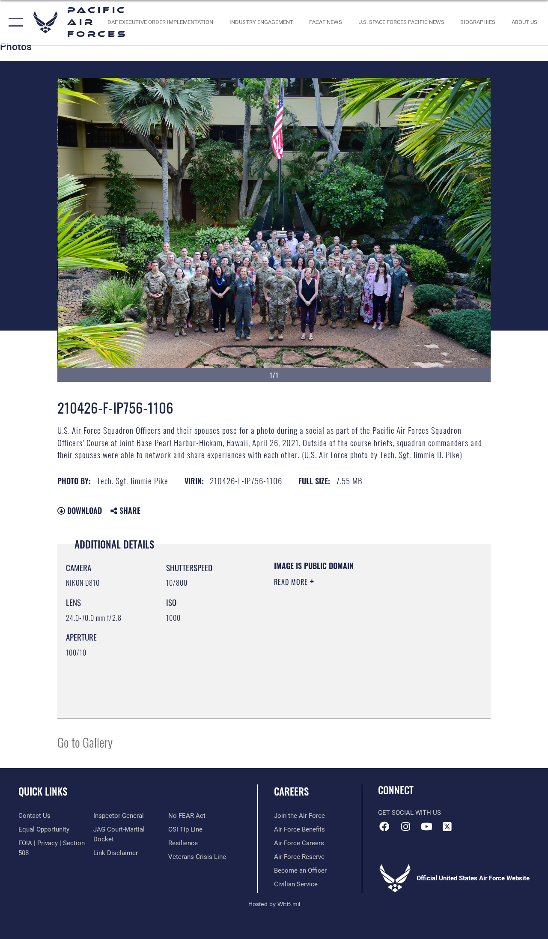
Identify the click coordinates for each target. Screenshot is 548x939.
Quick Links (42, 791)
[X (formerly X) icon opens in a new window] (447, 826)
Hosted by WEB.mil (274, 903)
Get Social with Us (409, 813)
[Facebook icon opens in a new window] (384, 826)
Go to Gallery (85, 742)
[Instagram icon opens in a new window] (405, 826)
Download (83, 510)
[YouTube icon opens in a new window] (426, 826)
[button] (14, 22)
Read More (292, 582)
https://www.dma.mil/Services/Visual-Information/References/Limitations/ (350, 654)
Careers (291, 791)
